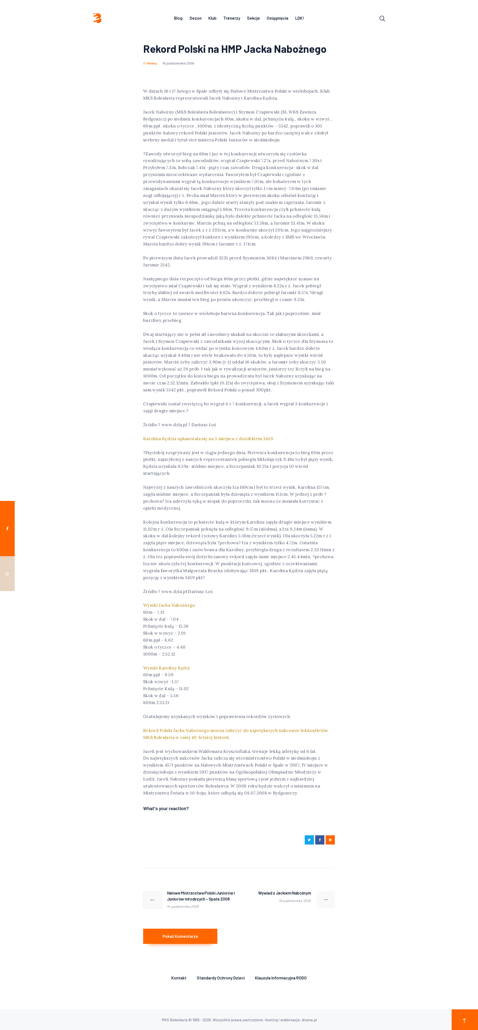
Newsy (152, 63)
